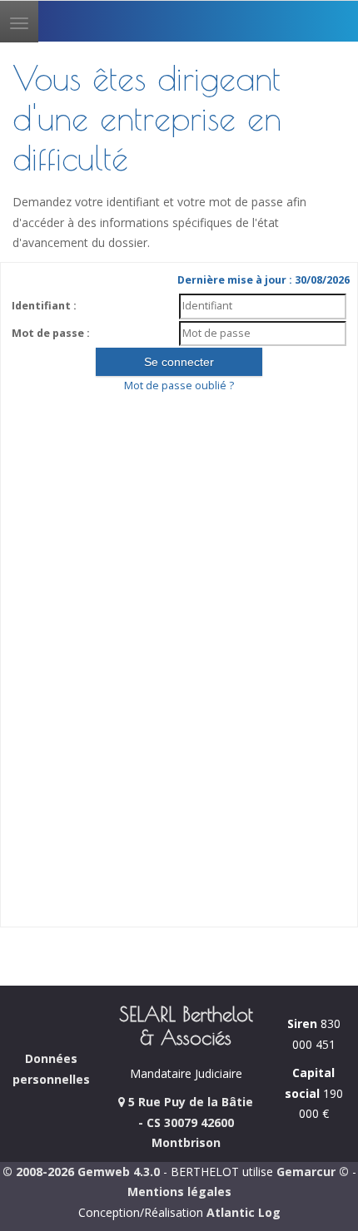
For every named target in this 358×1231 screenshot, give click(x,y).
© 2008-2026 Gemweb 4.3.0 (81, 1171)
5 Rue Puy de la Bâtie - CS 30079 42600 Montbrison (189, 1122)
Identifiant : (44, 306)
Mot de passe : (51, 333)
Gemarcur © (312, 1171)
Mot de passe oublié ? (179, 385)
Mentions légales (179, 1191)
